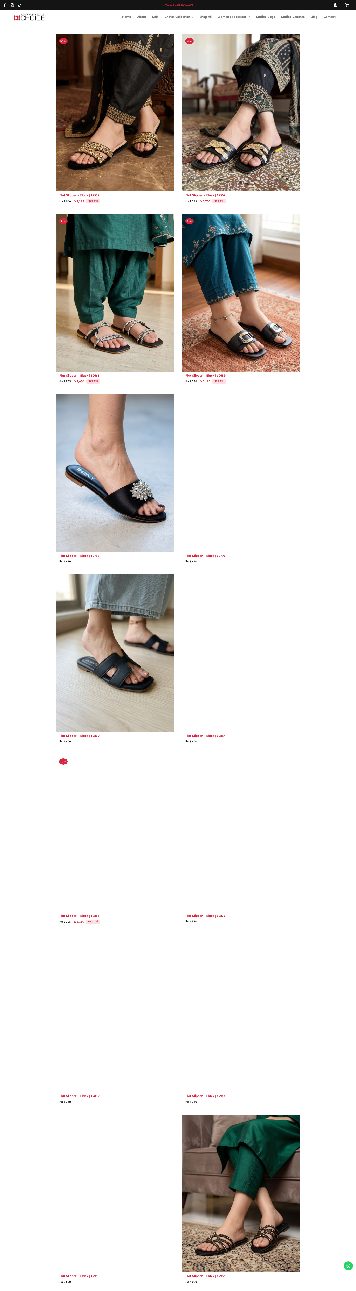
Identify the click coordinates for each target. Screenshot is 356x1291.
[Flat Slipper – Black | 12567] (241, 113)
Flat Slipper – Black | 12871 (205, 916)
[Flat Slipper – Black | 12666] (115, 293)
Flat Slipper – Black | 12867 (79, 916)
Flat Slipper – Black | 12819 (79, 736)
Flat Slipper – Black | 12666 (79, 375)
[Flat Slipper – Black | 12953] (115, 1193)
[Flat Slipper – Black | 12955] (241, 1193)
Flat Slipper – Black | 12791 (205, 556)
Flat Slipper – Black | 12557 (79, 195)
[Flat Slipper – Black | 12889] (115, 1013)
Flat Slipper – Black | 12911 (205, 1096)
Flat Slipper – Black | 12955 (205, 1276)
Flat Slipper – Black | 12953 (79, 1276)
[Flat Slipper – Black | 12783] (115, 473)
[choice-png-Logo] (29, 15)
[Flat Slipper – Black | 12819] (115, 653)
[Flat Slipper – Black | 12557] (115, 113)
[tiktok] (19, 5)
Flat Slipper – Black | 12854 (205, 736)
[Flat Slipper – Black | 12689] (241, 293)
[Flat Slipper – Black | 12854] (241, 653)
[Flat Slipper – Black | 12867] (115, 833)
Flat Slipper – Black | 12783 (79, 556)
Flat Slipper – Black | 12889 (79, 1096)
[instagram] (12, 5)
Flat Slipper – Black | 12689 (205, 375)
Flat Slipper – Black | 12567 (205, 195)
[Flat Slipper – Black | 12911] (241, 1013)
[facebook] (4, 5)
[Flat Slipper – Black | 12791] (241, 473)
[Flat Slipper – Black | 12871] (241, 833)
